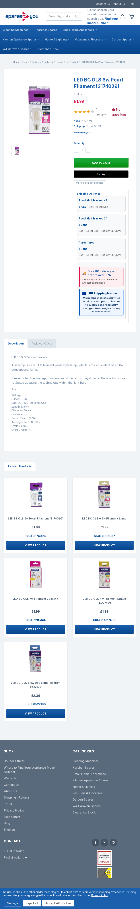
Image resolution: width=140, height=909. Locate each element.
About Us (10, 791)
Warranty (10, 778)
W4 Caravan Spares (16, 49)
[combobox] (59, 16)
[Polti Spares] (104, 858)
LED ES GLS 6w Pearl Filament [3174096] (35, 518)
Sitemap (9, 829)
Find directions (14, 857)
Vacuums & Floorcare (89, 39)
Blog (7, 823)
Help (132, 3)
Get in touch (15, 851)
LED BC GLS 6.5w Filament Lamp (104, 518)
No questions (119, 112)
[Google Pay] (101, 174)
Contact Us (11, 785)
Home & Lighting (56, 39)
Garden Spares (122, 39)
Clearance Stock (48, 49)
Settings (12, 903)
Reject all (32, 903)
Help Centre (12, 817)
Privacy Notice (14, 810)
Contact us (103, 3)
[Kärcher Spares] (104, 872)
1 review (101, 112)
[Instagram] (113, 842)
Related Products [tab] (20, 466)
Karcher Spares (46, 30)
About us (119, 3)
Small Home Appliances (78, 30)
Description (16, 343)
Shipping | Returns (17, 797)
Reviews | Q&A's (42, 343)
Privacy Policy (99, 895)
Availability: (82, 132)
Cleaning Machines (15, 30)
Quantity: (79, 143)
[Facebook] (95, 842)
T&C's (8, 804)
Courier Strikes (14, 761)
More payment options (89, 182)
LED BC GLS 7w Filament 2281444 (36, 598)
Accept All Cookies (58, 903)
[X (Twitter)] (104, 842)
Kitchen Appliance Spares (20, 39)
